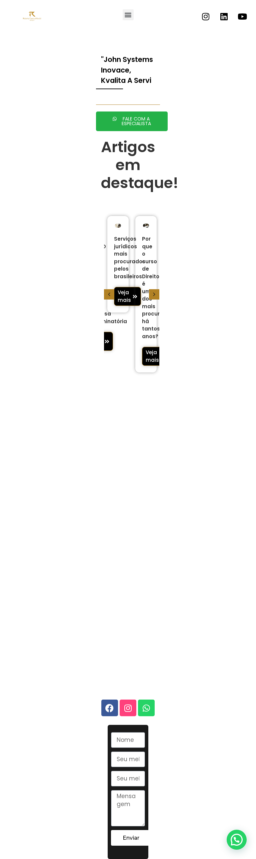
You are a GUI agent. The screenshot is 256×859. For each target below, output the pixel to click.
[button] (128, 14)
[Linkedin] (224, 16)
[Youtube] (242, 16)
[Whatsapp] (146, 708)
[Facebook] (109, 708)
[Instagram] (205, 16)
